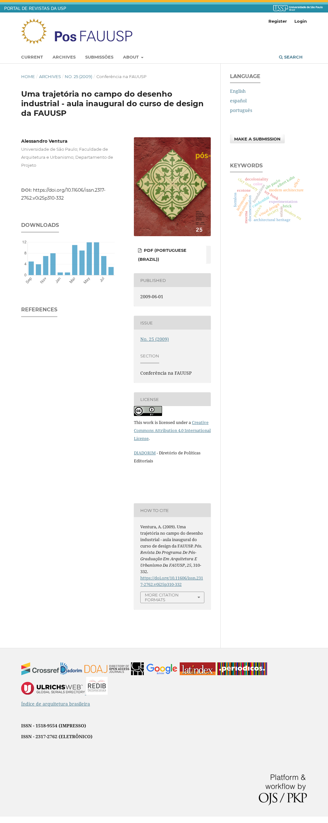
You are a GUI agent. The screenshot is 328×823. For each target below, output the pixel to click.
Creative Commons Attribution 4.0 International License (172, 430)
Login (300, 21)
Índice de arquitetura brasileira (55, 704)
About (131, 57)
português (241, 110)
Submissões (99, 57)
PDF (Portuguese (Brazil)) (162, 255)
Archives (64, 57)
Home (28, 76)
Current (32, 57)
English (238, 91)
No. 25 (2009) (78, 76)
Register (277, 21)
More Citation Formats (162, 597)
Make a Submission (257, 138)
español (238, 101)
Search (293, 57)
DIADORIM (145, 453)
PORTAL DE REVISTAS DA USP (35, 8)
